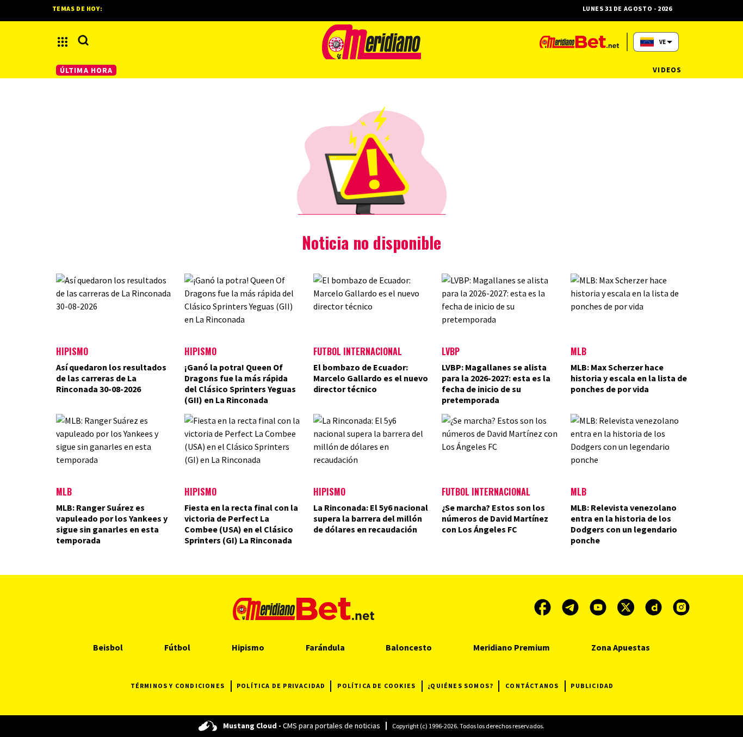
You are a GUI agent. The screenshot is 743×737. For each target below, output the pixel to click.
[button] (62, 41)
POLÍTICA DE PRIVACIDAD (281, 686)
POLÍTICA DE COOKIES (376, 686)
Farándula (325, 647)
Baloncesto (409, 647)
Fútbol (177, 647)
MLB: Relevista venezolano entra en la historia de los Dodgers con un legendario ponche (624, 524)
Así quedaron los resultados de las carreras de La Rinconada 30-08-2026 (111, 378)
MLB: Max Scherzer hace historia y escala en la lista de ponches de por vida (629, 378)
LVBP (451, 351)
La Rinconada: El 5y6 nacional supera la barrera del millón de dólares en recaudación (370, 518)
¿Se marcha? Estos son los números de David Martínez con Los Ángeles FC (495, 518)
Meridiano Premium (511, 647)
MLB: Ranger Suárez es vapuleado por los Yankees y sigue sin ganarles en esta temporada (112, 524)
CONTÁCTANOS (532, 686)
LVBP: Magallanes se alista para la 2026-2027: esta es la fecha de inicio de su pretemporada (496, 383)
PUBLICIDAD (592, 686)
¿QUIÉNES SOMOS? (460, 686)
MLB (578, 351)
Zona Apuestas (620, 647)
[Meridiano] (371, 41)
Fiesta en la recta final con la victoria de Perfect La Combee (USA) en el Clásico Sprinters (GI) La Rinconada (241, 524)
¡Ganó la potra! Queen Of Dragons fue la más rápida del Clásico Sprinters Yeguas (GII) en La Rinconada (240, 383)
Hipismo (72, 351)
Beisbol (108, 647)
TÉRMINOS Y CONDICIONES (178, 686)
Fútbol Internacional (357, 351)
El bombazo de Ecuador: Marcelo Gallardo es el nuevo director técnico (370, 378)
